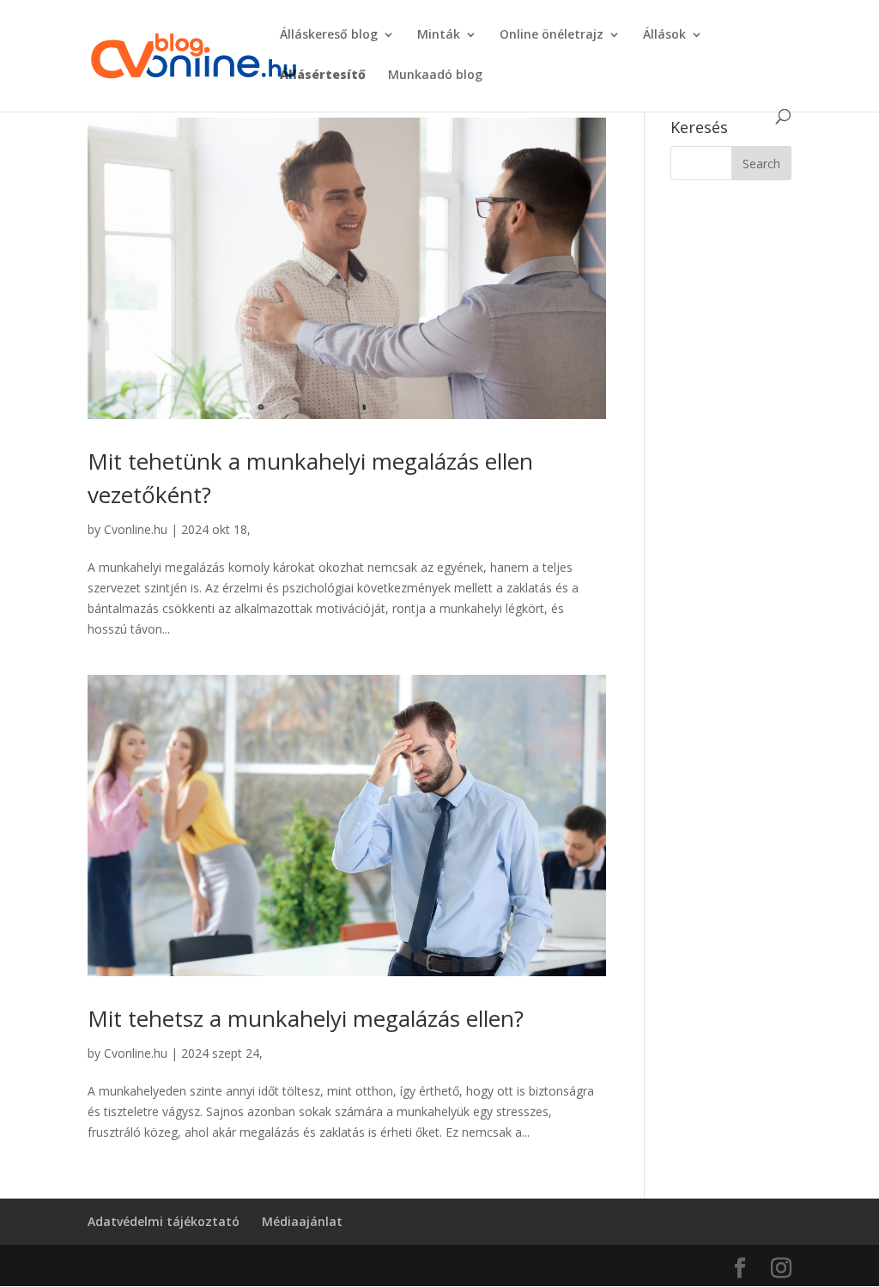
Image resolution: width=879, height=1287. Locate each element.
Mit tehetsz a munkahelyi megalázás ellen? (306, 1018)
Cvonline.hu (135, 529)
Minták (438, 35)
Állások (664, 35)
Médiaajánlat (302, 1221)
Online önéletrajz (551, 35)
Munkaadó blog (435, 75)
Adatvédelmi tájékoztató (163, 1221)
